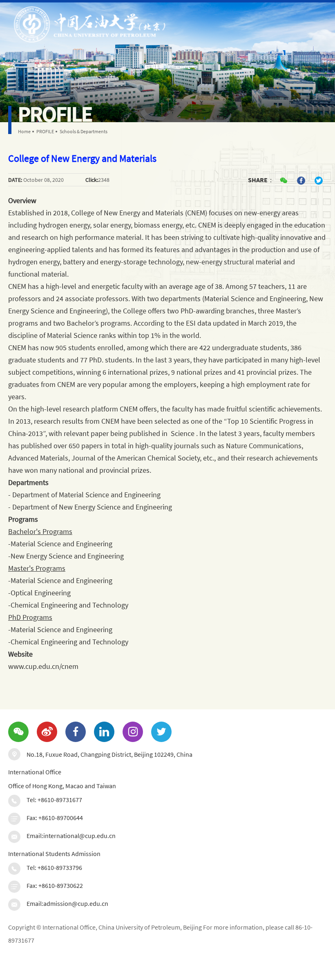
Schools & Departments (83, 131)
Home (24, 131)
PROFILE (45, 131)
